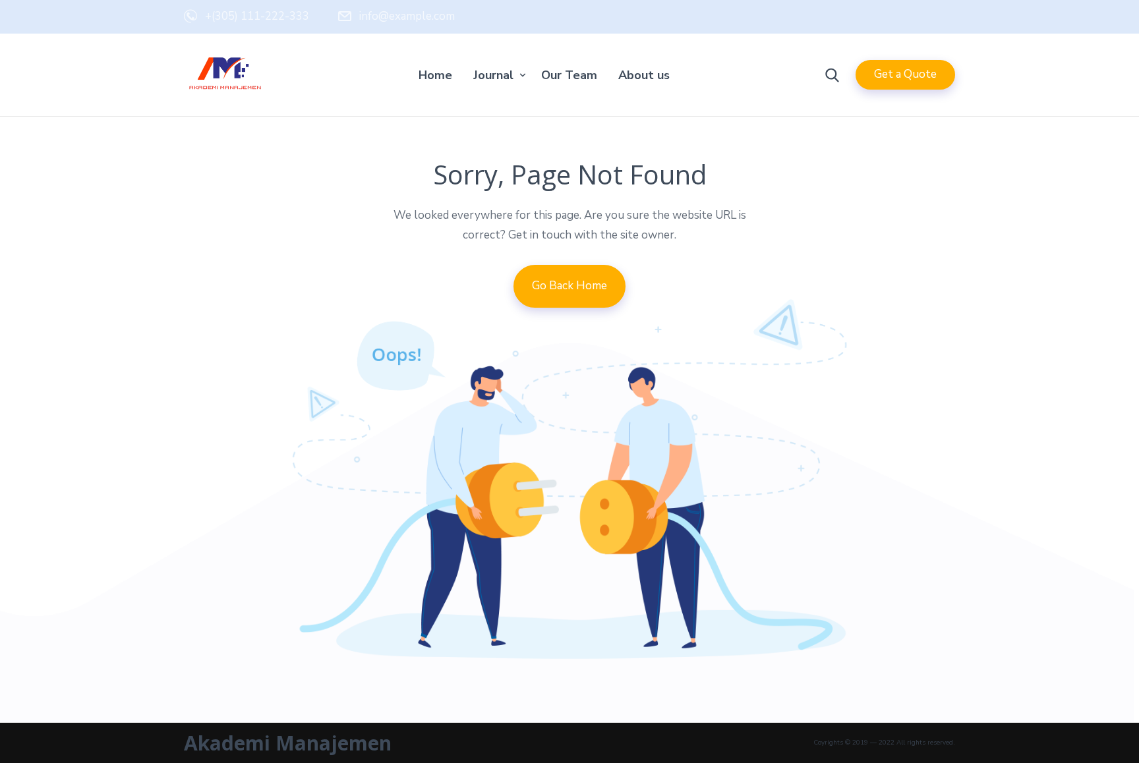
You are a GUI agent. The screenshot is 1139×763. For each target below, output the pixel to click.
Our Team (569, 75)
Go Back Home (569, 285)
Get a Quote (905, 74)
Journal (493, 75)
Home (435, 75)
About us (644, 75)
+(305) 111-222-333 (257, 16)
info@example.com (407, 16)
